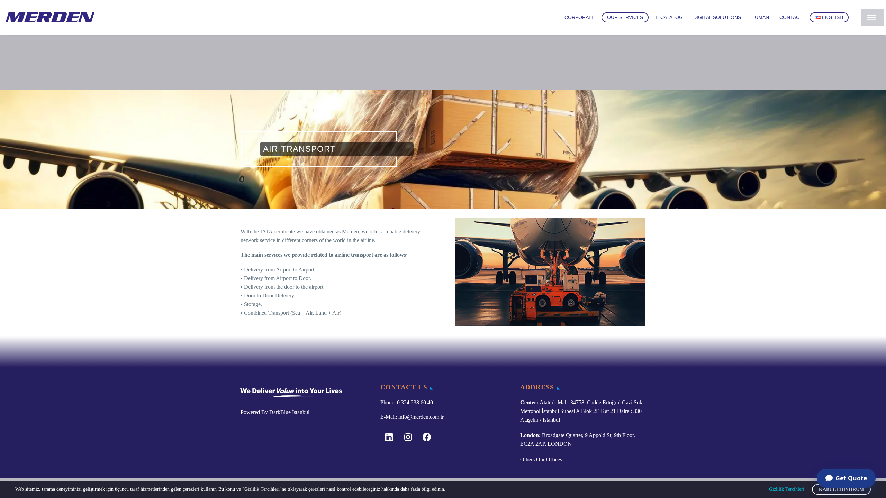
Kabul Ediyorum (841, 489)
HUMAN (760, 17)
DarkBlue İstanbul (289, 412)
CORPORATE (579, 17)
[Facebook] (427, 436)
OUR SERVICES (625, 17)
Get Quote (851, 478)
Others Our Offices (541, 459)
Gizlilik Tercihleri (786, 489)
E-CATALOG (669, 17)
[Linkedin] (389, 436)
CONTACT (791, 17)
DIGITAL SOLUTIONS (717, 17)
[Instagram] (408, 436)
